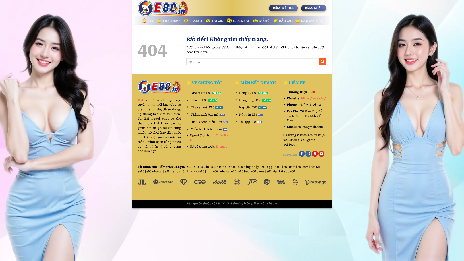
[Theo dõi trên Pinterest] (315, 154)
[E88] (163, 8)
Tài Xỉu (217, 20)
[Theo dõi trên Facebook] (302, 154)
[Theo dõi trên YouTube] (321, 154)
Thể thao (171, 20)
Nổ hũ (264, 20)
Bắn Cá (285, 20)
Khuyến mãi (311, 20)
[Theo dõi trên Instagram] (308, 154)
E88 (150, 20)
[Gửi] (322, 61)
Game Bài (241, 20)
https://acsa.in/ (313, 98)
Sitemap (221, 146)
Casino (195, 20)
